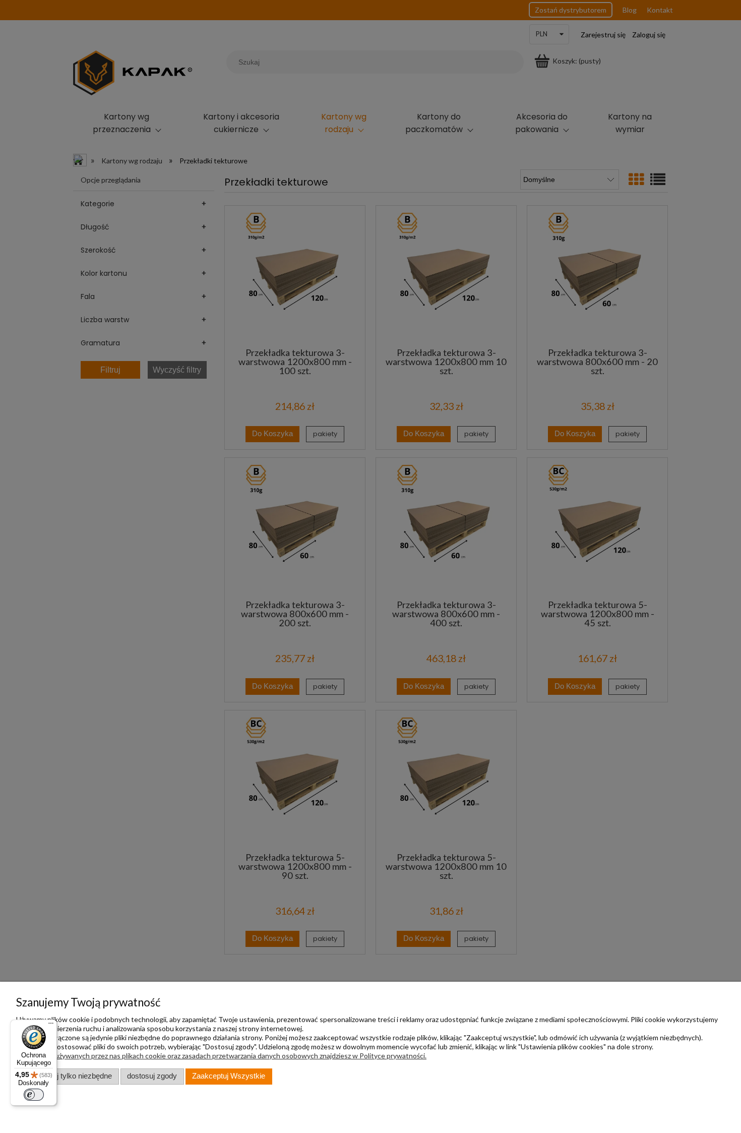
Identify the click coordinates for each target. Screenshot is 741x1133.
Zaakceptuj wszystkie (228, 1076)
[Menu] (51, 1026)
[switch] (34, 1095)
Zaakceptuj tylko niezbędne (67, 1076)
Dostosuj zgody (152, 1076)
